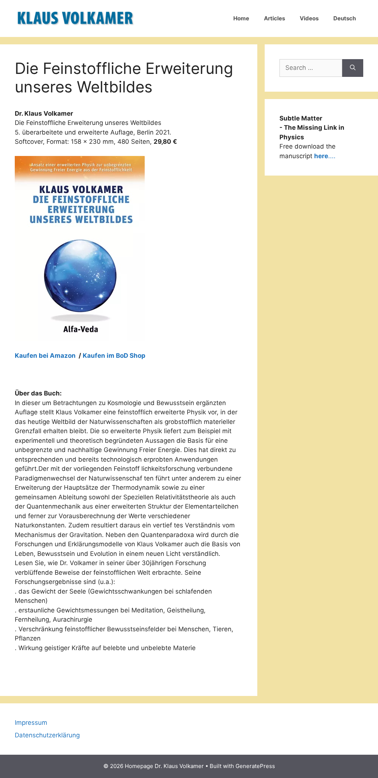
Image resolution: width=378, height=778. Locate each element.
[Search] (352, 68)
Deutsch (344, 18)
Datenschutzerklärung (47, 735)
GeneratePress (255, 765)
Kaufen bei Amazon (46, 355)
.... (325, 156)
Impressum (31, 722)
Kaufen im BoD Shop (114, 355)
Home (241, 18)
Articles (274, 18)
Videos (309, 18)
